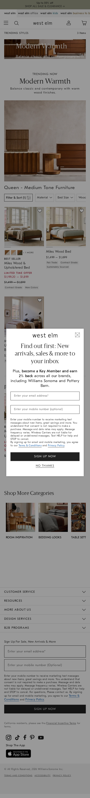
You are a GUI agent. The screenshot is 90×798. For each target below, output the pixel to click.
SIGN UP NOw (45, 456)
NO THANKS (45, 465)
